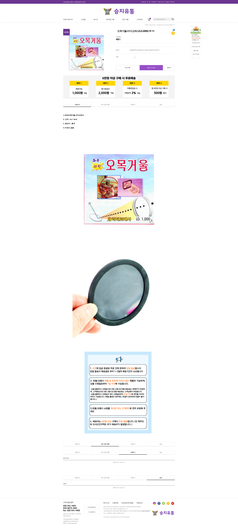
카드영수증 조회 (195, 46)
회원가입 (144, 2)
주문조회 (172, 2)
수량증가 (137, 57)
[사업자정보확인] (145, 511)
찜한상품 (195, 50)
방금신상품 (152, 25)
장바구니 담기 (151, 68)
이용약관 (115, 503)
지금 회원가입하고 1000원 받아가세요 (74, 2)
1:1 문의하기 (91, 512)
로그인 (148, 2)
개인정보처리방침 (127, 503)
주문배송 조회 (196, 43)
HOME (146, 25)
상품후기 (133, 104)
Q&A (161, 104)
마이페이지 (154, 2)
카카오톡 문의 (92, 507)
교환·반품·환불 (105, 104)
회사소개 (106, 503)
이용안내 (139, 503)
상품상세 (77, 104)
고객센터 (167, 2)
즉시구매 (127, 68)
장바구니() (161, 2)
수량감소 (132, 57)
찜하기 (169, 68)
